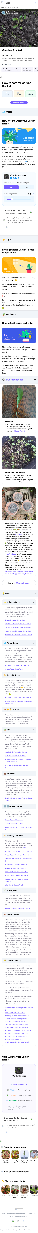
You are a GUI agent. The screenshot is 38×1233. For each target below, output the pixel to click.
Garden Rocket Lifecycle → (14, 820)
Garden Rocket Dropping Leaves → (17, 1019)
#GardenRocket (14, 379)
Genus (18, 69)
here (24, 847)
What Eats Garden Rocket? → (15, 1013)
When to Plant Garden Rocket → (16, 864)
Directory (35, 1230)
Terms (20, 1230)
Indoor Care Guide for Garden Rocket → (18, 631)
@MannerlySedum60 (13, 12)
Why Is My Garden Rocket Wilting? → (18, 1042)
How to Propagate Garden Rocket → (17, 908)
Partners (8, 1230)
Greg (25, 161)
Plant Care (4, 7)
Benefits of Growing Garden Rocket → (18, 624)
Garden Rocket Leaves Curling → (16, 1033)
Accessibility (27, 1230)
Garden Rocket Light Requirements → (18, 697)
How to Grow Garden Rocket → (15, 620)
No (11, 187)
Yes (27, 187)
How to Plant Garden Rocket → (15, 868)
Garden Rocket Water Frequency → (17, 665)
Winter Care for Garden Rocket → (16, 875)
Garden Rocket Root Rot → (14, 669)
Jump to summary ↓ (19, 102)
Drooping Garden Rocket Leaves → (17, 1016)
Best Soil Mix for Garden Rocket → (16, 752)
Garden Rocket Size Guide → (15, 823)
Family (25, 69)
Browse (19, 583)
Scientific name (7, 69)
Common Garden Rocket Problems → (18, 627)
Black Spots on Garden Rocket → (16, 1024)
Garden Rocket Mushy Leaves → (16, 1021)
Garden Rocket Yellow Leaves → (16, 1036)
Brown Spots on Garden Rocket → (16, 1027)
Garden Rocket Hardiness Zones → (17, 855)
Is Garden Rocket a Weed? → (15, 885)
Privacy (15, 1230)
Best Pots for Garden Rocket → (15, 756)
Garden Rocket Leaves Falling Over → (18, 1030)
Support (2, 1230)
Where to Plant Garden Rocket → (16, 872)
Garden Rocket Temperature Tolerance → (19, 851)
